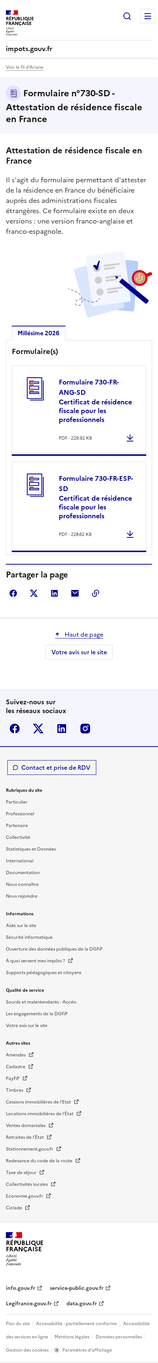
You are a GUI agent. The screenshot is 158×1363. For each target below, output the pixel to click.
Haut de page (83, 634)
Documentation (23, 872)
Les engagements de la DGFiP (37, 1013)
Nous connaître (22, 884)
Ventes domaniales (26, 1125)
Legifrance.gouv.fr (29, 1303)
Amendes (16, 1055)
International (19, 861)
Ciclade (14, 1208)
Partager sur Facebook (13, 593)
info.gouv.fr (20, 1288)
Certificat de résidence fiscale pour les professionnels (95, 401)
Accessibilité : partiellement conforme (76, 1323)
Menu (147, 16)
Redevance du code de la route (39, 1161)
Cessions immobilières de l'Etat (39, 1102)
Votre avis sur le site (79, 652)
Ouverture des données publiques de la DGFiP (54, 949)
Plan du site (18, 1323)
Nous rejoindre (21, 896)
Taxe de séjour (21, 1172)
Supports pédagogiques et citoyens (43, 972)
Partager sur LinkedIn (54, 593)
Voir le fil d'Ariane (24, 67)
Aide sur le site (21, 925)
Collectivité (18, 837)
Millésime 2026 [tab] (39, 333)
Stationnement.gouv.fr (30, 1149)
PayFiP (13, 1078)
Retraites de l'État (25, 1137)
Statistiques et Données (31, 849)
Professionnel (20, 814)
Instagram (85, 728)
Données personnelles (119, 1337)
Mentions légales (71, 1337)
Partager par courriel (75, 593)
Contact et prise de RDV (55, 767)
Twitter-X (38, 728)
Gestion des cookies (28, 1350)
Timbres (15, 1090)
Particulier (17, 802)
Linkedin (62, 728)
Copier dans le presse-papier (95, 593)
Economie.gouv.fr (25, 1196)
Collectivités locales (27, 1184)
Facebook (15, 728)
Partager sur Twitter (33, 593)
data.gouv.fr (82, 1303)
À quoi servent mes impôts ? (36, 961)
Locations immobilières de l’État (40, 1113)
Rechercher (127, 16)
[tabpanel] (79, 449)
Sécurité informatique (29, 937)
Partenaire (17, 825)
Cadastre (16, 1066)
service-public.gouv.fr (77, 1288)
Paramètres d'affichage (87, 1350)
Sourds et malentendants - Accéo (41, 1002)
